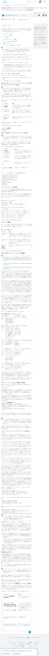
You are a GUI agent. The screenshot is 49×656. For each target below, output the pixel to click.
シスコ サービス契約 (39, 43)
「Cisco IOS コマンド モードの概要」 (9, 39)
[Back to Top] (30, 632)
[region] (19, 652)
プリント (46, 15)
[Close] (35, 650)
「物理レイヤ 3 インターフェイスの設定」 (20, 138)
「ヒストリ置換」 (5, 37)
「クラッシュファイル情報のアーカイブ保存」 (11, 45)
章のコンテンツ (7, 25)
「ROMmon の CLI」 (6, 43)
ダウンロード (43, 15)
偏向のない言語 (37, 13)
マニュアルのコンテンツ (10, 15)
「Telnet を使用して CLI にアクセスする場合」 (11, 80)
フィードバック (38, 34)
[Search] (21, 16)
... (1, 5)
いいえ (42, 31)
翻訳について (45, 13)
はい (36, 31)
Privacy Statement (6, 653)
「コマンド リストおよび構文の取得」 (10, 41)
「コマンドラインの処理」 (7, 35)
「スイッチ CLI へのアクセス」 (8, 33)
